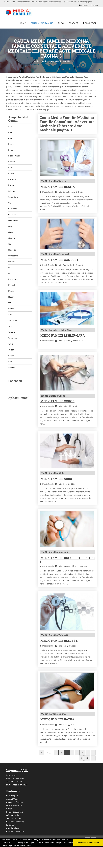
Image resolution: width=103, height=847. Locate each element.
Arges (10, 138)
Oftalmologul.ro (13, 815)
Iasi (9, 267)
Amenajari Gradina (14, 802)
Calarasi (11, 191)
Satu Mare (12, 320)
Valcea (11, 355)
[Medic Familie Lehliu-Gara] (67, 308)
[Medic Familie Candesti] (67, 234)
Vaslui (10, 361)
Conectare (90, 23)
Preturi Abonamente (15, 778)
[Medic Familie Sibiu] (67, 451)
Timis (10, 344)
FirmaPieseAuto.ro (14, 805)
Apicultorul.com (13, 828)
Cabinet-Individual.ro (15, 831)
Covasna (12, 214)
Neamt (11, 297)
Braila (10, 167)
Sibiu (10, 326)
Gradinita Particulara (15, 821)
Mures (11, 291)
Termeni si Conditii (14, 781)
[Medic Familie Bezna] (67, 690)
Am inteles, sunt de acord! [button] (88, 842)
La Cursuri (10, 825)
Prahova (11, 308)
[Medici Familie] (20, 12)
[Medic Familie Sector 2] (67, 529)
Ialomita (11, 261)
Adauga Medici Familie (89, 5)
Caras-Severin (14, 197)
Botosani (12, 161)
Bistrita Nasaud (14, 155)
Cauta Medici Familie (42, 23)
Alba (10, 126)
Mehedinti (12, 285)
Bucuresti (12, 179)
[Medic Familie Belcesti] (67, 611)
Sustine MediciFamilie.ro (17, 784)
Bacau (11, 144)
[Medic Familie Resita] (67, 158)
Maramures (13, 279)
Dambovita (13, 220)
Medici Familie (41, 61)
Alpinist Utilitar (12, 799)
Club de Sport (12, 795)
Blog (61, 23)
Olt (9, 302)
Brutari (9, 808)
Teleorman (12, 338)
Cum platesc (11, 775)
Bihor (10, 150)
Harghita (12, 250)
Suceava (11, 332)
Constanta (12, 208)
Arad (10, 132)
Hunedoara (13, 255)
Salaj (10, 314)
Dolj (10, 226)
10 (87, 758)
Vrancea (11, 367)
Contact (73, 23)
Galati (10, 232)
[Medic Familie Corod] (67, 372)
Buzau (11, 185)
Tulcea (11, 349)
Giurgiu (11, 238)
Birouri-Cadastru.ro (14, 812)
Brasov (11, 173)
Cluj (10, 202)
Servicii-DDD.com (13, 818)
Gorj (10, 244)
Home (22, 23)
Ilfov (10, 273)
